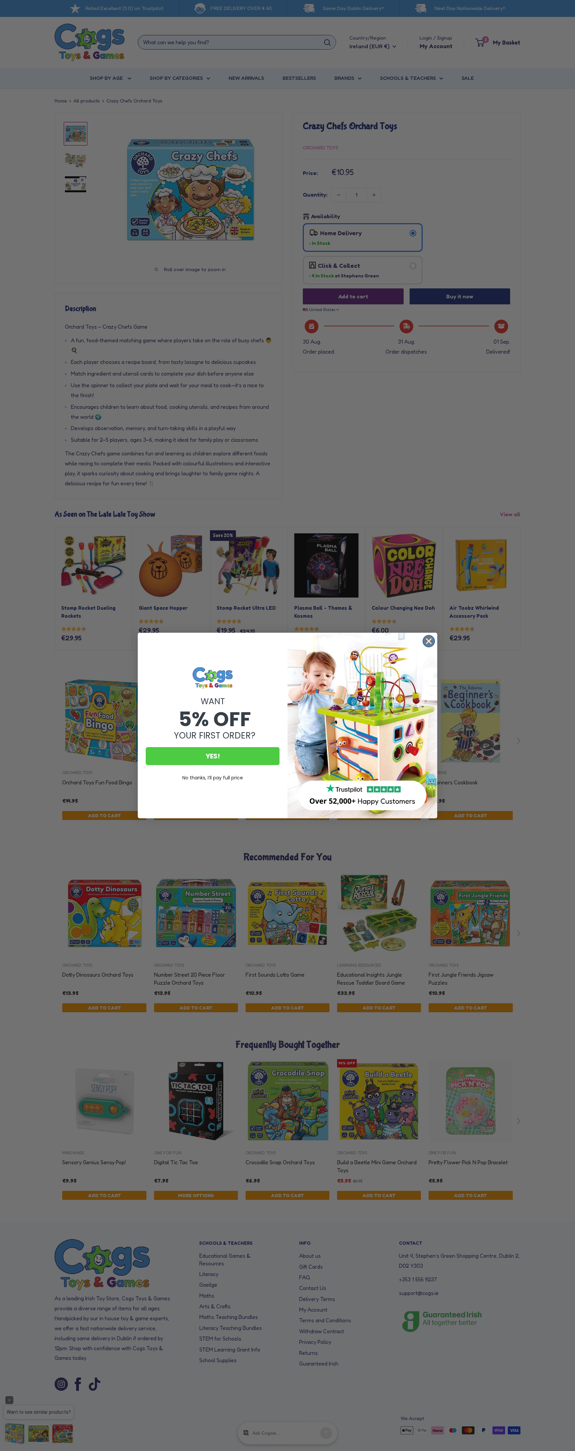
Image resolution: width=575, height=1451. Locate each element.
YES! (213, 756)
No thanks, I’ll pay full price (212, 777)
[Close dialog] (429, 641)
